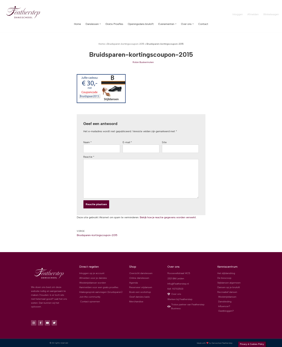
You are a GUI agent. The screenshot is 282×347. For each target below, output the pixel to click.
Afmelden (253, 14)
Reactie (88, 156)
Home (77, 24)
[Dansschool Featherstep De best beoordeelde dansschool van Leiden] (23, 12)
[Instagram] (33, 323)
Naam (87, 142)
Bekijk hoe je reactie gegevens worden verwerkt (168, 217)
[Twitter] (54, 323)
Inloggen (238, 14)
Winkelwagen (271, 14)
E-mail (127, 142)
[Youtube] (47, 323)
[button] (100, 24)
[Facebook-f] (40, 323)
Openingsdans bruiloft (141, 24)
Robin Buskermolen (143, 62)
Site (164, 142)
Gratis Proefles (114, 24)
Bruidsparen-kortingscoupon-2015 (125, 44)
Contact (203, 24)
